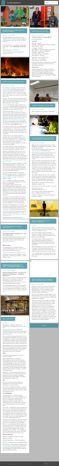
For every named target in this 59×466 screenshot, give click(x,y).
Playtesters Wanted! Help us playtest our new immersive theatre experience (43, 138)
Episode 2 (5, 105)
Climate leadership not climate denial (14, 82)
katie (13, 35)
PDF (12, 53)
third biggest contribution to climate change (14, 176)
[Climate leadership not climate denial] (15, 77)
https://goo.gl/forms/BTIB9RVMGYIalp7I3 (41, 151)
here (40, 186)
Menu (47, 2)
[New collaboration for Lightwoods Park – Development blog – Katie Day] (44, 261)
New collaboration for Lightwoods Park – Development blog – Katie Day (42, 280)
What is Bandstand (8, 319)
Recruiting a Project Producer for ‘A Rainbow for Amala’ (13, 31)
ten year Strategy (13, 135)
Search (46, 463)
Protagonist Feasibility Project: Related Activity (12, 227)
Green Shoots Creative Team (40, 31)
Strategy (23, 166)
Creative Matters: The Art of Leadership (12, 93)
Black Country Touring (19, 282)
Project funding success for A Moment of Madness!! (41, 221)
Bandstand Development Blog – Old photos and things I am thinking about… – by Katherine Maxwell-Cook (13, 265)
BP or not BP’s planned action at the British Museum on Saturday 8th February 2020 (14, 214)
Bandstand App (8, 334)
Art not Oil (5, 180)
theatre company (6, 89)
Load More (44, 325)
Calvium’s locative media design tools (11, 445)
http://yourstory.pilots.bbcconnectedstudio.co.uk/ (14, 252)
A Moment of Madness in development (42, 105)
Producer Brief (16, 50)
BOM (38, 146)
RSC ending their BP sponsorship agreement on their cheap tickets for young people (14, 119)
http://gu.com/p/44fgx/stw (8, 241)
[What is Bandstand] (15, 314)
